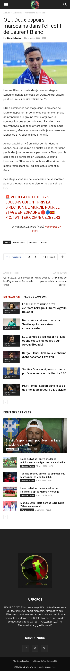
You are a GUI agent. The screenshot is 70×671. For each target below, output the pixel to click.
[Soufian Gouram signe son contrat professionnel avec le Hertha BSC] (11, 373)
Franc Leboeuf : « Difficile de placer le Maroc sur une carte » (51, 281)
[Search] (65, 4)
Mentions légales (21, 660)
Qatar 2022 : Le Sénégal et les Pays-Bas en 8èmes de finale (18, 281)
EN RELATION (11, 296)
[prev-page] (5, 402)
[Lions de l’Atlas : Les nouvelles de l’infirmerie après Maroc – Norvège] (10, 492)
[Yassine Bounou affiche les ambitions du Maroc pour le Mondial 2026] (10, 477)
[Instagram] (35, 648)
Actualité (17, 12)
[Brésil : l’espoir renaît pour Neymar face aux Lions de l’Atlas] (35, 435)
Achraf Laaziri (19, 242)
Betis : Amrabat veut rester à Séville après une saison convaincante (41, 324)
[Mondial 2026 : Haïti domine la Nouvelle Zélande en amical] (10, 506)
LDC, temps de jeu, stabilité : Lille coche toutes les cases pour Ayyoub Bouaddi (43, 340)
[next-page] (11, 402)
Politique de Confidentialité (44, 660)
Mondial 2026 (12, 449)
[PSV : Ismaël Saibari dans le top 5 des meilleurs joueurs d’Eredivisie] (11, 390)
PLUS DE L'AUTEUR (35, 296)
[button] (5, 4)
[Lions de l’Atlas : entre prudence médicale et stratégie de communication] (10, 462)
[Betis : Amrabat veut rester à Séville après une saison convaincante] (11, 324)
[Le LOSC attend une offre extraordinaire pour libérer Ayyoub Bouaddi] (11, 308)
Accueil (6, 12)
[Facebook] (25, 648)
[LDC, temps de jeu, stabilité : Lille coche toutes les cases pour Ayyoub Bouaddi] (11, 341)
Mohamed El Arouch (38, 242)
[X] (44, 648)
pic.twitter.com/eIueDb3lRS (32, 217)
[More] (62, 256)
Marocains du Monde (35, 12)
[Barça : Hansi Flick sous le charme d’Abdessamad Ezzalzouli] (11, 357)
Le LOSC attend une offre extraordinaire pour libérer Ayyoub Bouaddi (44, 308)
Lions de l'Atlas (14, 38)
